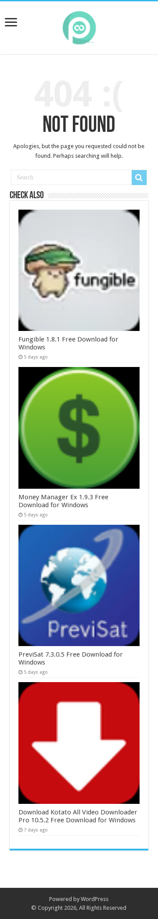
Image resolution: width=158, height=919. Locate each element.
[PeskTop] (79, 25)
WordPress (94, 899)
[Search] (139, 177)
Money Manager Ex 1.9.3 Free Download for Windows (63, 501)
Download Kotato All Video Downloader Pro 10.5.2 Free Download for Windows (77, 816)
